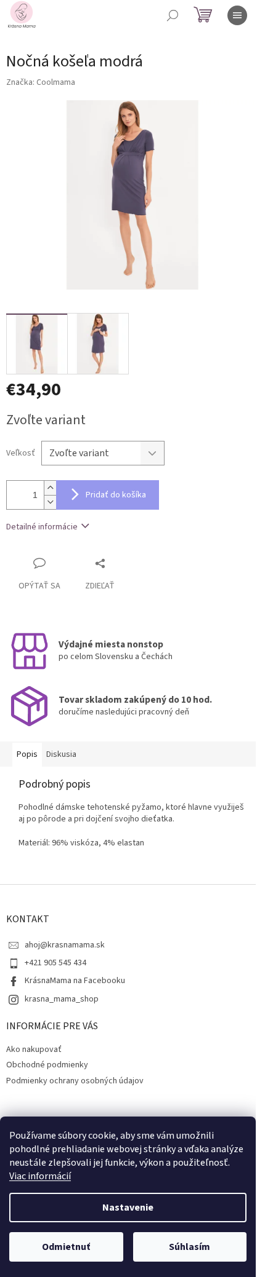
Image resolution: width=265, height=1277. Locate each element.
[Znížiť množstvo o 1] (50, 502)
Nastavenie (127, 1207)
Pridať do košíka (116, 495)
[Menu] (237, 15)
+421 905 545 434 (55, 963)
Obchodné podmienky (47, 1065)
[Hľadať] (172, 15)
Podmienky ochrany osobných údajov (75, 1081)
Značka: (40, 82)
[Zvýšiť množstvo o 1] (50, 488)
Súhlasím (189, 1247)
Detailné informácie (42, 527)
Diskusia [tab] (61, 754)
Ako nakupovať (34, 1049)
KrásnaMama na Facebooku (75, 981)
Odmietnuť (66, 1247)
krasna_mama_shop (62, 999)
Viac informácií (40, 1176)
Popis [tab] (27, 754)
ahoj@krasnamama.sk (65, 945)
